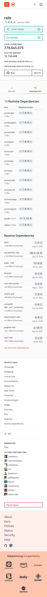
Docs (7, 521)
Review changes (11, 400)
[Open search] (34, 4)
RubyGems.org (15, 556)
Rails (6, 447)
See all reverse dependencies (16, 347)
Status (8, 530)
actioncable (9, 114)
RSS (6, 414)
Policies (9, 526)
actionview (9, 162)
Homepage (9, 366)
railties (10, 225)
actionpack (9, 143)
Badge (7, 404)
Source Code (9, 376)
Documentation (11, 381)
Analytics (8, 419)
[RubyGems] (13, 4)
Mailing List (9, 385)
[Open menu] (6, 4)
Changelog (8, 371)
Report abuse (12, 505)
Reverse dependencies (14, 423)
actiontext (8, 153)
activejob (8, 172)
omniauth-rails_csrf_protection (13, 307)
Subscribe (8, 409)
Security (9, 535)
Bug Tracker (9, 390)
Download (8, 395)
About (8, 517)
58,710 (37, 72)
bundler (10, 218)
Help (7, 539)
